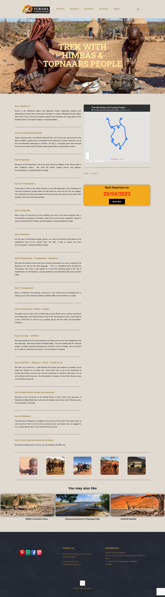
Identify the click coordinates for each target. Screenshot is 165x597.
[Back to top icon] (82, 583)
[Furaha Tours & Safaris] (36, 9)
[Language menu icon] (138, 9)
